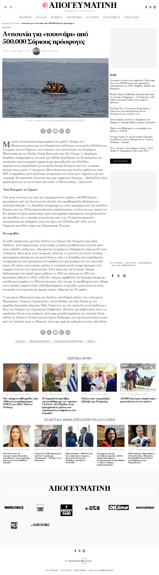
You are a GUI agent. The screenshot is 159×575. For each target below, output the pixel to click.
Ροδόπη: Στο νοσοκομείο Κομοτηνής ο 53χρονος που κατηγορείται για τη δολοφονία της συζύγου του (130, 111)
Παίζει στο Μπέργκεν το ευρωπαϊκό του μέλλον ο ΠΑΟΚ (131, 129)
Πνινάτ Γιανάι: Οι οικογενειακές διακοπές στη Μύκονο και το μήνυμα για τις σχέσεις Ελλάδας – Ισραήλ (131, 140)
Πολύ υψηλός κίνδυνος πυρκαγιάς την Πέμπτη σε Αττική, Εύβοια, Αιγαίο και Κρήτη (132, 121)
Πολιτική (16, 23)
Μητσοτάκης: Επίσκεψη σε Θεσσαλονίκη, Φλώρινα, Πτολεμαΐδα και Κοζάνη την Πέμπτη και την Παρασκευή (141, 458)
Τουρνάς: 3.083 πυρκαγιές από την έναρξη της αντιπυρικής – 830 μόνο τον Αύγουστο (48, 457)
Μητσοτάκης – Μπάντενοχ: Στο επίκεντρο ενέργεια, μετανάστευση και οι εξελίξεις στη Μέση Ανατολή (79, 458)
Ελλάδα (20, 342)
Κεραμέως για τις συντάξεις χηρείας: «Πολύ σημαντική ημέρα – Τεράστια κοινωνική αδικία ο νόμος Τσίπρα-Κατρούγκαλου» (111, 459)
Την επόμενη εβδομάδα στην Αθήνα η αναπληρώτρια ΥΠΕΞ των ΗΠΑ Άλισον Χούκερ (21, 403)
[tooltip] (146, 7)
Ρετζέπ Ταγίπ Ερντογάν (69, 342)
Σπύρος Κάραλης (49, 51)
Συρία (91, 342)
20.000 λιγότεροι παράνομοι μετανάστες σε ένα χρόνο (138, 400)
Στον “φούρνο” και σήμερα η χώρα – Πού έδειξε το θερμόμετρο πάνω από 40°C (131, 149)
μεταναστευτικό (40, 342)
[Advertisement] (133, 47)
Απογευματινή (7, 23)
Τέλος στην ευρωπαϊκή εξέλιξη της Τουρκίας (95, 400)
